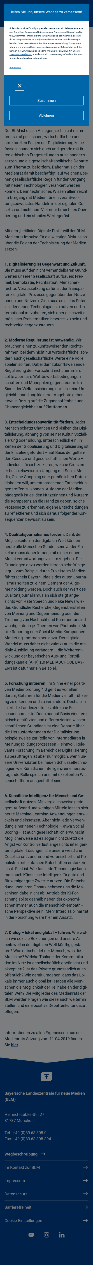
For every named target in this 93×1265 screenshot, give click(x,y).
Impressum (15, 67)
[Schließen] (19, 86)
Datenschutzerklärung (20, 54)
